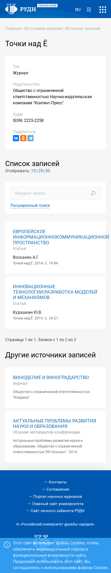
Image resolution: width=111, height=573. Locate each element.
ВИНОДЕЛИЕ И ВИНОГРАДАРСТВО (51, 377)
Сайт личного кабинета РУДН (58, 510)
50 (47, 170)
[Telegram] (30, 138)
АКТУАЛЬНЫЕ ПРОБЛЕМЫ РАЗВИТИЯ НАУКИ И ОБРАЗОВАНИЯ (54, 423)
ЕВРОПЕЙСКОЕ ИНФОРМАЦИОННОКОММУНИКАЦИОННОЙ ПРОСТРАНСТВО (61, 237)
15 (33, 170)
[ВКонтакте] (16, 138)
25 (40, 170)
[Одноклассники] (23, 138)
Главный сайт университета (57, 503)
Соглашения (57, 489)
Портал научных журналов (57, 496)
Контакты (58, 482)
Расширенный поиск (30, 205)
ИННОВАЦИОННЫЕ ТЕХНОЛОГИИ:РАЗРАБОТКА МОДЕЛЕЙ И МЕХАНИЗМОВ (55, 292)
